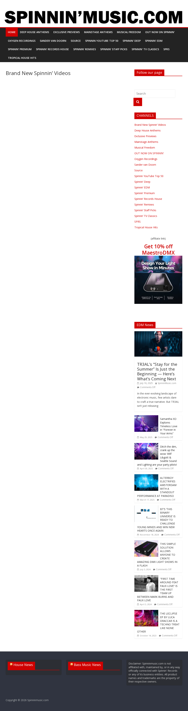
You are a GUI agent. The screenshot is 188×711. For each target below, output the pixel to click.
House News (23, 664)
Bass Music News (87, 664)
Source (76, 40)
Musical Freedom (129, 32)
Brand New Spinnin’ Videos (150, 124)
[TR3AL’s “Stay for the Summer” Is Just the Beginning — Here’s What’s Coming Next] (158, 333)
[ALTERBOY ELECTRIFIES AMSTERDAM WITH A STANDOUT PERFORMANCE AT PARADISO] (146, 476)
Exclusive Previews (66, 32)
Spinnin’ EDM (153, 40)
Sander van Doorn (53, 40)
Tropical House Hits (22, 58)
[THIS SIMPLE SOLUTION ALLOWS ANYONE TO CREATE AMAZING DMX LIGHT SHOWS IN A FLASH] (146, 542)
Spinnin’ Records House (52, 49)
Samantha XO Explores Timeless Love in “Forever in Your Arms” (168, 426)
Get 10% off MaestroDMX (158, 249)
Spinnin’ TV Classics (145, 49)
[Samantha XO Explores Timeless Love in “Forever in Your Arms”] (146, 417)
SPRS (166, 49)
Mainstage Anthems (98, 32)
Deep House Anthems (34, 32)
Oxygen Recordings (21, 40)
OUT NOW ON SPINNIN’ (160, 32)
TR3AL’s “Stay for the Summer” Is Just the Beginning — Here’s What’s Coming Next (157, 371)
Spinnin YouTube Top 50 (101, 40)
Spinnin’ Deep (132, 40)
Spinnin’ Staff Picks (113, 49)
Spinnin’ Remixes (84, 49)
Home (12, 32)
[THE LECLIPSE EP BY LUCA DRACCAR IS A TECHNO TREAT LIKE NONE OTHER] (146, 612)
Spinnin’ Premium (20, 49)
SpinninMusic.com (167, 383)
